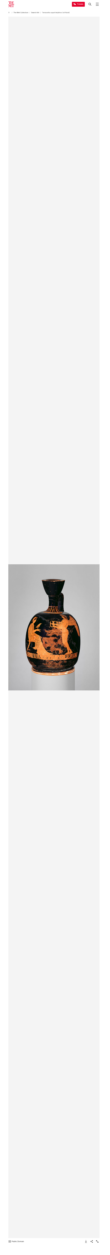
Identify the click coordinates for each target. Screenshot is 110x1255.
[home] (9, 12)
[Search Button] (90, 4)
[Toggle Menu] (97, 4)
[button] (54, 627)
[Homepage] (11, 4)
